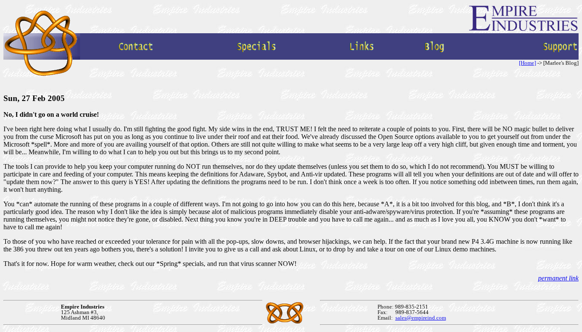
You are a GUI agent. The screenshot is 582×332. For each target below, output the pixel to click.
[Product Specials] (256, 57)
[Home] (527, 63)
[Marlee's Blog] (434, 57)
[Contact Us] (136, 57)
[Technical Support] (560, 57)
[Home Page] (41, 75)
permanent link (558, 278)
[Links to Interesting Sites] (362, 57)
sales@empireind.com (420, 318)
